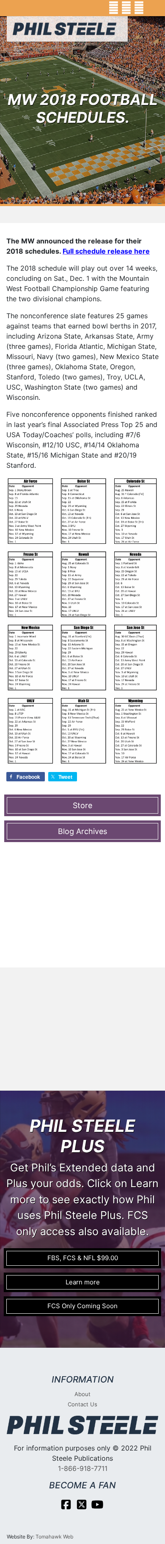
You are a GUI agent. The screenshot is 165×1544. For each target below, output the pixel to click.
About (82, 1394)
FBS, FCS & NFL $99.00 (82, 1258)
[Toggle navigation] (18, 50)
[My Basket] (152, 8)
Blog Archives (82, 831)
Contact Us (82, 1404)
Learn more (83, 1282)
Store (82, 805)
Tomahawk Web (54, 1536)
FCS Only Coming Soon (82, 1306)
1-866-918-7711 (82, 1468)
